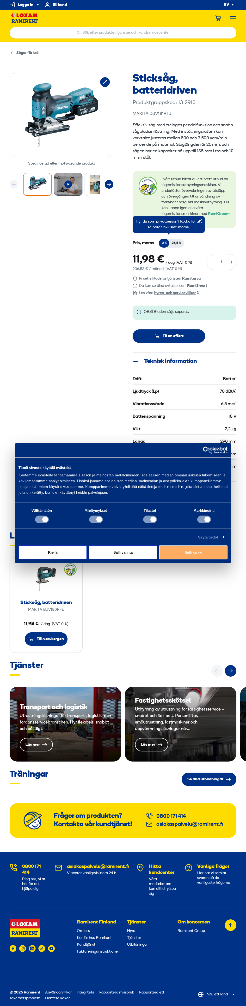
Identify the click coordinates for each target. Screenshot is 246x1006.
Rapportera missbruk (116, 992)
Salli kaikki (193, 552)
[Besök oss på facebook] (13, 948)
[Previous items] (14, 184)
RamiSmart (197, 286)
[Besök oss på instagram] (22, 948)
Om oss (83, 931)
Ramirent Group (191, 931)
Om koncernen (194, 922)
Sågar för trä (27, 53)
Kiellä (52, 552)
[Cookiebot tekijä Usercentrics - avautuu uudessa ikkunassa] (206, 450)
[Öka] (231, 262)
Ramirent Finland (96, 922)
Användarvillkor (59, 992)
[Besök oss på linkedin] (32, 948)
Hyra (131, 931)
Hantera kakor (57, 998)
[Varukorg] (218, 18)
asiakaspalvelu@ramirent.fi (189, 824)
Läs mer (65, 724)
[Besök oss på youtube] (51, 948)
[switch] (96, 519)
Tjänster (136, 922)
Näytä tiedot (208, 537)
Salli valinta (123, 552)
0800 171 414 (171, 816)
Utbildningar (137, 945)
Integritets (85, 992)
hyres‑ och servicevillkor (175, 293)
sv (226, 5)
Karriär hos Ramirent (94, 938)
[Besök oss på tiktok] (41, 948)
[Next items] (109, 184)
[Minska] (212, 262)
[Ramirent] (25, 18)
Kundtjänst (86, 945)
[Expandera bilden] (105, 82)
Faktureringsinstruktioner (97, 952)
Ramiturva (191, 279)
